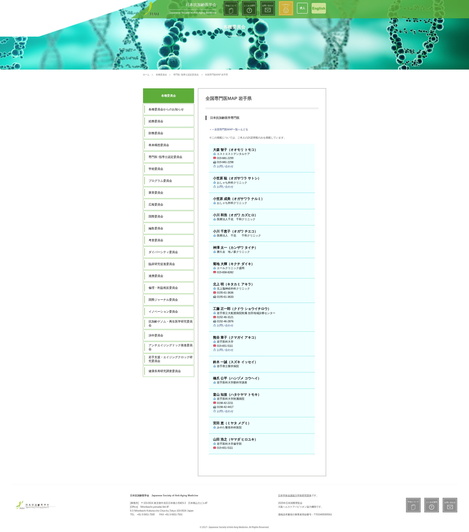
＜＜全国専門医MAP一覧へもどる (228, 129)
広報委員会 (156, 204)
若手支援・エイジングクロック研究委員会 (171, 359)
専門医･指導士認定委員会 (165, 156)
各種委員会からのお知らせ (166, 109)
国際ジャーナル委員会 (163, 299)
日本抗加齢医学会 (201, 5)
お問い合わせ (224, 166)
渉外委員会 (156, 335)
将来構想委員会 (159, 145)
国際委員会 (156, 216)
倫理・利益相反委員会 (163, 287)
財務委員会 (156, 133)
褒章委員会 (156, 192)
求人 (302, 8)
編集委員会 (156, 228)
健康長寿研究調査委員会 (165, 371)
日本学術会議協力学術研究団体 (294, 495)
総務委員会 (156, 121)
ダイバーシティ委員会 (163, 252)
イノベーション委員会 (163, 311)
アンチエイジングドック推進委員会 (171, 347)
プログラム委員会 (160, 180)
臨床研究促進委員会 (162, 264)
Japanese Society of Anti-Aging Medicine (192, 12)
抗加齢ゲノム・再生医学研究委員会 (171, 323)
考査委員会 (156, 240)
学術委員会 (156, 168)
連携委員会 (156, 275)
